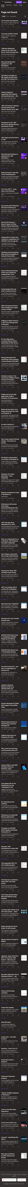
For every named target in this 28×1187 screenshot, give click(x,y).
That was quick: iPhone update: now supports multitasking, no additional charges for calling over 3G (9, 931)
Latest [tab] (3, 16)
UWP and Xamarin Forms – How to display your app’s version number (9, 307)
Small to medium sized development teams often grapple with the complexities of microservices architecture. (10, 160)
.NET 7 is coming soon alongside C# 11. (10, 193)
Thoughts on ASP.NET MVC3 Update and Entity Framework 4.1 (9, 830)
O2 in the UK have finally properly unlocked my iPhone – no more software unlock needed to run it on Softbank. (10, 995)
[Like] (2, 41)
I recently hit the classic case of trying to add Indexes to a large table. (9, 345)
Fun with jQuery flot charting (7, 803)
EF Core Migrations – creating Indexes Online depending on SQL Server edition (9, 341)
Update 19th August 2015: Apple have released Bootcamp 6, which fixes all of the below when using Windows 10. (10, 480)
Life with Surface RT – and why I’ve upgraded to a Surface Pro (9, 668)
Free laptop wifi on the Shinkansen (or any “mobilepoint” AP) (8, 785)
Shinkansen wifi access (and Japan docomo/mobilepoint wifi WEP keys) (9, 506)
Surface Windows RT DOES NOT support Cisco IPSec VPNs (10, 705)
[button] (2, 5)
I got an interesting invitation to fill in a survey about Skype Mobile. (9, 944)
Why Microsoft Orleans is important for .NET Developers (9, 156)
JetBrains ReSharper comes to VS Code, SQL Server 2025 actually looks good (10, 50)
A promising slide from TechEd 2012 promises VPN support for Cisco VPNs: (9, 710)
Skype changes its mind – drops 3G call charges (9, 927)
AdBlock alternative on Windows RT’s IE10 (8, 736)
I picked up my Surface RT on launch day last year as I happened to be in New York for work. (9, 673)
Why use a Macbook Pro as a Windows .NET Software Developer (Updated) (10, 541)
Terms (19, 1174)
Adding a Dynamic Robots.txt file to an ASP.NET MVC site (7, 687)
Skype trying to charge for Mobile (9, 940)
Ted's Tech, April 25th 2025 (8, 98)
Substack (6, 1183)
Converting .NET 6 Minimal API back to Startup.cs (10, 206)
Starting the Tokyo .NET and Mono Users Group (9, 571)
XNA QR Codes (6, 1022)
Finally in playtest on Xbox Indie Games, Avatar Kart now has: (9, 1010)
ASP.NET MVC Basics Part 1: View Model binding (9, 651)
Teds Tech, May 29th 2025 (8, 54)
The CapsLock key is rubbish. (9, 727)
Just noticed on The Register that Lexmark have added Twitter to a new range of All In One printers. (10, 914)
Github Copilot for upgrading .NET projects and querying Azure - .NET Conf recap (10, 94)
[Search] (25, 16)
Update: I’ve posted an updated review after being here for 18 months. (9, 558)
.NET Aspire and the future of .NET (10, 138)
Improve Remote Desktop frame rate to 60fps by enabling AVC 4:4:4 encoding (9, 272)
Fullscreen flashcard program (8, 1077)
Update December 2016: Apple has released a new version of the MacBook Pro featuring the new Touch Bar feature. (10, 545)
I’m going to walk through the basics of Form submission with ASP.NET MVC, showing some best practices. (9, 654)
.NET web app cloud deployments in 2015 (8, 523)
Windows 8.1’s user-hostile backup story (10, 619)
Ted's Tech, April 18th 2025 (8, 111)
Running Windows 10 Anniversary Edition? (7, 401)
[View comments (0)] (8, 27)
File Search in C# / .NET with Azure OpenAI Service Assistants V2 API (10, 124)
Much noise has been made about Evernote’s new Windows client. (9, 886)
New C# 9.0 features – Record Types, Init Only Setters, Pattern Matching (9, 224)
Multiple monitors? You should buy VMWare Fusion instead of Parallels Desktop (10, 378)
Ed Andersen (11, 24)
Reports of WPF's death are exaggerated (8, 36)
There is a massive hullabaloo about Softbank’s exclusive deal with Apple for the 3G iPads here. (10, 962)
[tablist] (9, 16)
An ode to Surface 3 (7, 424)
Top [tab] (8, 16)
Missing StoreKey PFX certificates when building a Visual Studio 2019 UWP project (10, 359)
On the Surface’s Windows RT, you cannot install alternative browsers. (9, 740)
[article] (14, 24)
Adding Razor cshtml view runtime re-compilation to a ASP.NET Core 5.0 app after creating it (10, 239)
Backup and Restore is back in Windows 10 (10, 493)
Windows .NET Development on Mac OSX (9, 847)
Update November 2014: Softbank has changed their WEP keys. (10, 790)
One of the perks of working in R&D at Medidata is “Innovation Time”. (9, 606)
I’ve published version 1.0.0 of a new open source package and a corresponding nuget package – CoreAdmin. (9, 327)
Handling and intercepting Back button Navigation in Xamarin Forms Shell (10, 254)
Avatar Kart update (7, 1007)
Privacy (15, 1174)
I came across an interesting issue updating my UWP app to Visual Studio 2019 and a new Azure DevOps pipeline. (10, 364)
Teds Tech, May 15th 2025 (8, 81)
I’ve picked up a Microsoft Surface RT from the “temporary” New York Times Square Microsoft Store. (10, 753)
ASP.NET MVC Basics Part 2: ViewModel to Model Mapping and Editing (9, 637)
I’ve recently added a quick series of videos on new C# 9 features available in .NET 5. (10, 228)
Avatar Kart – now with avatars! (8, 1038)
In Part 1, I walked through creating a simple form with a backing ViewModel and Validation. (9, 641)
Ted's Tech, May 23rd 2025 (8, 67)
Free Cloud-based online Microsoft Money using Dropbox (9, 896)
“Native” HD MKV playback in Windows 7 (10, 1094)
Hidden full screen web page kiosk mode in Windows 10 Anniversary (9, 396)
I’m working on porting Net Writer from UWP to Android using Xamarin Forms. (9, 293)
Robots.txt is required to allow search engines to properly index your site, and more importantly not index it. (10, 691)
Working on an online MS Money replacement (9, 816)
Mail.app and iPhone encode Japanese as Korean (8, 1155)
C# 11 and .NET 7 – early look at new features (8, 190)
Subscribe (19, 2)
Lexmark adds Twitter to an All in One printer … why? (10, 910)
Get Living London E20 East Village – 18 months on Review (10, 441)
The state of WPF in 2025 (9, 34)
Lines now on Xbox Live (8, 1122)
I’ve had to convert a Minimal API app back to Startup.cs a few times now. (10, 210)
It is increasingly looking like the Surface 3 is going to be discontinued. (10, 427)
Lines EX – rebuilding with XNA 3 (9, 1138)
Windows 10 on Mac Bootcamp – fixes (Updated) (7, 476)
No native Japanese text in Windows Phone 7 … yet (10, 975)
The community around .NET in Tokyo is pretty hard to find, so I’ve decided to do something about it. (9, 575)
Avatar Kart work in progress (7, 1060)
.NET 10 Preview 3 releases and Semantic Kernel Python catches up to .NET (10, 107)
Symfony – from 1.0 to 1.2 (9, 1048)
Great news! (4, 496)
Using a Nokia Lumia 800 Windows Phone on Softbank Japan (9, 767)
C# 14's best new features (9, 20)
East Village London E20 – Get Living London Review (9, 555)
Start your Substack (10, 1180)
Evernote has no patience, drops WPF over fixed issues (9, 881)
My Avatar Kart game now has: (9, 1041)
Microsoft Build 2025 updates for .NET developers (8, 63)
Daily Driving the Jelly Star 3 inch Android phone (10, 173)
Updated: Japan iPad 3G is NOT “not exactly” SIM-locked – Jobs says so (9, 958)
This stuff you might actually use (10, 22)
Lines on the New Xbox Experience (8, 1110)
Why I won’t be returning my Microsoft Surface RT (9, 749)
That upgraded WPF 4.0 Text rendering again (9, 864)
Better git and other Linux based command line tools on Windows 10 (9, 411)
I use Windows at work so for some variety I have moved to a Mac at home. (9, 851)
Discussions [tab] (13, 16)
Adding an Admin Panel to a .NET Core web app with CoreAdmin (9, 322)
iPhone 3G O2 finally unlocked (8, 992)
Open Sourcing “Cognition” (10, 604)
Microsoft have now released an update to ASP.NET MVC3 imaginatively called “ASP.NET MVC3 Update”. (9, 834)
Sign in (24, 2)
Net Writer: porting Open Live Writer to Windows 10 (9, 458)
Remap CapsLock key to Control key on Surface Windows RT (9, 723)
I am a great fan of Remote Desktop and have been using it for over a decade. (9, 277)
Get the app (22, 1180)
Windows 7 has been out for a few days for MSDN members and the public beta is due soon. (9, 1097)
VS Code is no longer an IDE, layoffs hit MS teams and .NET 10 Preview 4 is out (9, 77)
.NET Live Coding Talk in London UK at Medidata (9, 588)
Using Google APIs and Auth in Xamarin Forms (8, 290)
